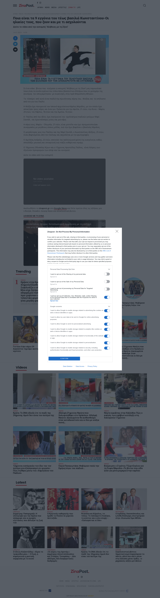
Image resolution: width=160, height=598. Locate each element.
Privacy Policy (92, 366)
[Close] (118, 232)
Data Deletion (67, 366)
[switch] (107, 274)
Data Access (80, 366)
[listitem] (80, 269)
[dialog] (80, 299)
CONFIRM (64, 358)
